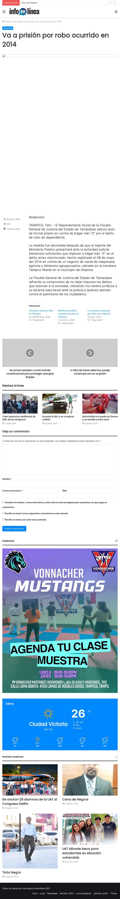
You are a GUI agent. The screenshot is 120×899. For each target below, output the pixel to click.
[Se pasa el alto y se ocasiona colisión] (60, 404)
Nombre (7, 479)
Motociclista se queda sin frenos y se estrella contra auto (100, 418)
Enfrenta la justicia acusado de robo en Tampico (68, 313)
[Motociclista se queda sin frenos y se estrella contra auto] (100, 404)
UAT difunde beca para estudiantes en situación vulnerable (81, 853)
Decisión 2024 (67, 893)
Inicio (35, 893)
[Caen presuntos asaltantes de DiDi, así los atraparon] (20, 404)
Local (42, 893)
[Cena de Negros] (90, 780)
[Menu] (3, 12)
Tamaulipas (52, 893)
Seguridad (17, 21)
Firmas (113, 893)
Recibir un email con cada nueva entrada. (26, 519)
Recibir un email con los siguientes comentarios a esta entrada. (36, 513)
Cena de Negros (75, 799)
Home (7, 21)
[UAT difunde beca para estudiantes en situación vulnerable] (90, 829)
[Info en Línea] (24, 11)
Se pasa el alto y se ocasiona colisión (58, 418)
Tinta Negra (27, 2)
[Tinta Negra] (30, 841)
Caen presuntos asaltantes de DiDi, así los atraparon (18, 418)
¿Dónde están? (101, 893)
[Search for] (116, 12)
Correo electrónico (12, 490)
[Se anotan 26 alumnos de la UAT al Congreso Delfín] (30, 780)
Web (64, 490)
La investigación (83, 893)
